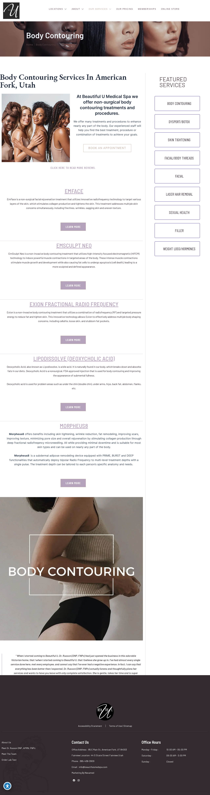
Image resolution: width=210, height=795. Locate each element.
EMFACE (74, 190)
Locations (56, 9)
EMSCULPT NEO (74, 245)
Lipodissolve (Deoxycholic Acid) (74, 358)
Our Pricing (124, 9)
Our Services (98, 9)
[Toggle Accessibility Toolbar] (7, 786)
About (76, 9)
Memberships (147, 9)
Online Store (170, 9)
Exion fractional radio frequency (74, 304)
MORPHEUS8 (74, 425)
